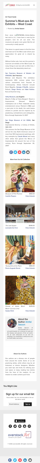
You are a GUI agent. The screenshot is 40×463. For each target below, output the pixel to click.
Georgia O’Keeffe (22, 87)
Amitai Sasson (19, 29)
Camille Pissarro (10, 196)
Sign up (27, 404)
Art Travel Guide (10, 17)
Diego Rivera (16, 89)
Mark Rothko (29, 89)
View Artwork (30, 196)
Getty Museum (10, 97)
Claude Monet (22, 136)
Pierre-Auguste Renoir (12, 268)
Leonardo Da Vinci (11, 228)
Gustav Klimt (9, 311)
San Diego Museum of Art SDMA (18, 120)
